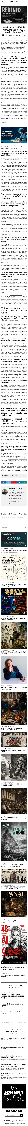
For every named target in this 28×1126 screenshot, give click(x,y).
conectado (14, 517)
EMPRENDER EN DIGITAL (9, 36)
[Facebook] (3, 482)
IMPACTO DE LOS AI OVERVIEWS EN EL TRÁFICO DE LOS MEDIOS (12, 968)
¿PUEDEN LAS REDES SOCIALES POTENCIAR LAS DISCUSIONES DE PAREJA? (12, 996)
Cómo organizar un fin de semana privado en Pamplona (13, 975)
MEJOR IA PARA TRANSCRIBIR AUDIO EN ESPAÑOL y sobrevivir (13, 618)
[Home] (21, 1111)
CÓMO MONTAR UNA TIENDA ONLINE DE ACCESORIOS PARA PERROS (13, 1065)
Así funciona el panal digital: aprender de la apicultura (12, 921)
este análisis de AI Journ (16, 295)
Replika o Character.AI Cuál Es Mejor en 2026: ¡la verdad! (13, 750)
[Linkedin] (19, 482)
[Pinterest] (14, 482)
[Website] (9, 504)
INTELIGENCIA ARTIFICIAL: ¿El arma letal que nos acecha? (14, 818)
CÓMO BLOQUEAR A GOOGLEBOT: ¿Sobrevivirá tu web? (11, 784)
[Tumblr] (19, 1111)
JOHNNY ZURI (10, 35)
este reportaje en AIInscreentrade (9, 457)
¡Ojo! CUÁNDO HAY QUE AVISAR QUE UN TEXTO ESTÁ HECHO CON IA (13, 887)
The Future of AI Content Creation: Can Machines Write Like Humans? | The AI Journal (14, 147)
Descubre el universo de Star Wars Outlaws (12, 1012)
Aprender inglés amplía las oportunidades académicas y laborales (12, 1056)
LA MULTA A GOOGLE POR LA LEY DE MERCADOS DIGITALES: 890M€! (12, 865)
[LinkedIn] (14, 1111)
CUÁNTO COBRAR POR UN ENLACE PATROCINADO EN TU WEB (11, 728)
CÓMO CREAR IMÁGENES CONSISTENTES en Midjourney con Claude (13, 585)
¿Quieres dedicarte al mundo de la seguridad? (12, 1005)
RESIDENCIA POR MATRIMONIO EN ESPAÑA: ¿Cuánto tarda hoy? (14, 688)
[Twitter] (8, 482)
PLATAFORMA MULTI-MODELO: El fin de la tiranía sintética (13, 1074)
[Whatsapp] (24, 482)
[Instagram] (9, 1111)
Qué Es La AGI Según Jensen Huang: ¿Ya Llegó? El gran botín (13, 652)
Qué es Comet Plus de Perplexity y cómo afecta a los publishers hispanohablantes (14, 551)
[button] (25, 527)
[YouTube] (16, 1111)
